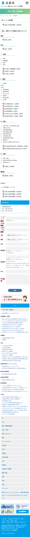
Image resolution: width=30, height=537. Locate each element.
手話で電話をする (20, 526)
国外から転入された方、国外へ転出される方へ (13, 330)
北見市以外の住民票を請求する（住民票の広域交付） (14, 368)
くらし (6, 15)
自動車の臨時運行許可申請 (8, 379)
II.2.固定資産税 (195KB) (11, 108)
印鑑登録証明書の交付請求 (8, 337)
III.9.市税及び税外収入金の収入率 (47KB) (15, 148)
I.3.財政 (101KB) (9, 71)
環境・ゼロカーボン (6, 433)
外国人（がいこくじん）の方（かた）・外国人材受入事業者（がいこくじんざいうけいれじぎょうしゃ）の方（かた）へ (15, 495)
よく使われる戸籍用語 (7, 345)
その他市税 (15, 15)
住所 (2, 244)
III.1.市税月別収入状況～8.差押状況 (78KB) (16, 146)
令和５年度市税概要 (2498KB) (12, 194)
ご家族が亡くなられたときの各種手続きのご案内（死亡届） (16, 356)
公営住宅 (4, 445)
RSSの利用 (23, 525)
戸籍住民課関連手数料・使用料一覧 (10, 412)
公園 (3, 480)
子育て (3, 449)
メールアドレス (3, 219)
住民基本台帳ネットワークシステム (10, 366)
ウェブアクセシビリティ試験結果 (9, 530)
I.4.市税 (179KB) (9, 73)
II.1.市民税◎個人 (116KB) (11, 103)
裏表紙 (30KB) (8, 175)
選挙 (3, 476)
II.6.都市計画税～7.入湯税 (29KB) (13, 116)
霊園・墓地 (4, 472)
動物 (3, 437)
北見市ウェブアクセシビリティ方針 (9, 528)
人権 (3, 461)
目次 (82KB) (8, 49)
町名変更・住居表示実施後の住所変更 (11, 404)
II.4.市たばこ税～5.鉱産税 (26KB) (13, 113)
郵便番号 (3, 250)
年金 (3, 422)
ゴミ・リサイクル (6, 441)
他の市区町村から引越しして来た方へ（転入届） (13, 328)
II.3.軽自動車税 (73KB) (10, 111)
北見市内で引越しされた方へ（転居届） (11, 326)
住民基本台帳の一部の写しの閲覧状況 (11, 398)
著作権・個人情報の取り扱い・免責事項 (10, 525)
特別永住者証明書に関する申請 (9, 374)
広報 (3, 484)
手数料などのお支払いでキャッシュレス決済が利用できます (16, 406)
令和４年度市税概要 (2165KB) (12, 191)
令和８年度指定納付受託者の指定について (12, 397)
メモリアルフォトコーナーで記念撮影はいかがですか (14, 408)
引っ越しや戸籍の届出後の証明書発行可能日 (12, 322)
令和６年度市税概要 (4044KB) (12, 196)
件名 (2, 271)
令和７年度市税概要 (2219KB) (12, 24)
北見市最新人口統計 (6, 400)
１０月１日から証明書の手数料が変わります (12, 402)
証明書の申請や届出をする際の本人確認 (11, 360)
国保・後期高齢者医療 (7, 425)
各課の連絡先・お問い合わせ (8, 526)
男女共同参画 (5, 457)
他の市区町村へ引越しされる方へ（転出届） (12, 324)
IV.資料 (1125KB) (9, 166)
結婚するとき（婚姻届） (7, 354)
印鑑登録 (4, 339)
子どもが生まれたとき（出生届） (10, 353)
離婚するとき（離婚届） (7, 351)
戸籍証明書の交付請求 (7, 349)
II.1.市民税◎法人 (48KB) (11, 106)
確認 (15, 290)
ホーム (2, 15)
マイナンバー (5, 488)
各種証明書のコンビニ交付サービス (10, 313)
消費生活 (4, 453)
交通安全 (4, 465)
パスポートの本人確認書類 (8, 413)
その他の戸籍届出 (6, 347)
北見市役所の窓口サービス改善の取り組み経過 (13, 389)
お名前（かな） (3, 229)
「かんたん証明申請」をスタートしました (12, 385)
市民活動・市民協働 (6, 468)
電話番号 (3, 262)
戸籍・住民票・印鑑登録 (7, 309)
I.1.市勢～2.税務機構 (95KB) (12, 68)
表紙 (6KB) (7, 39)
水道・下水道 (5, 429)
